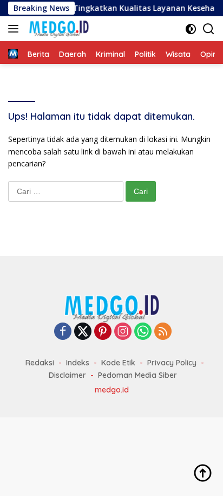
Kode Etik (118, 363)
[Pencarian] (208, 29)
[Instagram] (123, 332)
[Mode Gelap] (191, 29)
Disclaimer (67, 375)
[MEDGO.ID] (57, 29)
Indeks (77, 363)
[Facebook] (62, 332)
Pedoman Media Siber (137, 375)
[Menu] (15, 29)
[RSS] (163, 332)
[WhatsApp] (143, 332)
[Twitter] (82, 332)
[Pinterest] (103, 332)
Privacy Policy (171, 363)
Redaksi (39, 363)
